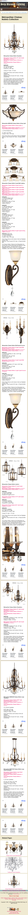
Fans (22, 899)
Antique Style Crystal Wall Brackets (13, 855)
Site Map (24, 890)
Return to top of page (14, 895)
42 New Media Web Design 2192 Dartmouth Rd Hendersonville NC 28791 (14, 912)
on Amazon (14, 58)
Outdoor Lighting (11, 897)
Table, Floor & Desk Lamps (21, 897)
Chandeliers (5, 890)
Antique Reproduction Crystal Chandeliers (14, 888)
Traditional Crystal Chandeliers (14, 872)
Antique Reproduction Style (15, 890)
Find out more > (16, 893)
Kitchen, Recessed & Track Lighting (12, 899)
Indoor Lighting (4, 897)
